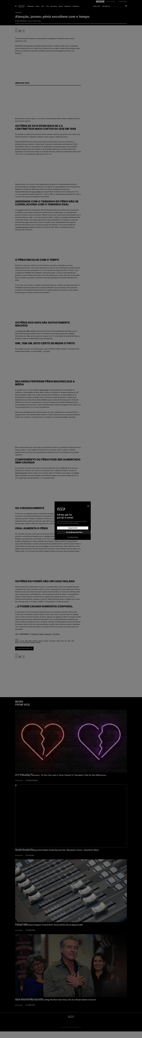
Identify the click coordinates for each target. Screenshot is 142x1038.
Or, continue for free (72, 537)
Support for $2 (72, 528)
